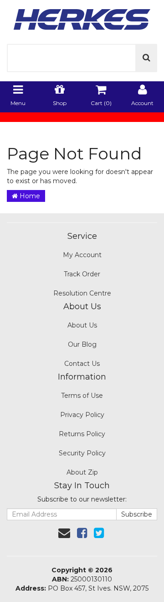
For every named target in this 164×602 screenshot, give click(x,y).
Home (29, 196)
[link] (82, 533)
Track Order (82, 274)
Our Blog (82, 344)
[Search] (146, 58)
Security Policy (82, 453)
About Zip (82, 472)
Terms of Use (82, 395)
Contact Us (82, 363)
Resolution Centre (82, 293)
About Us (82, 325)
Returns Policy (82, 434)
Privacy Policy (82, 415)
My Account (82, 255)
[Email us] (64, 533)
